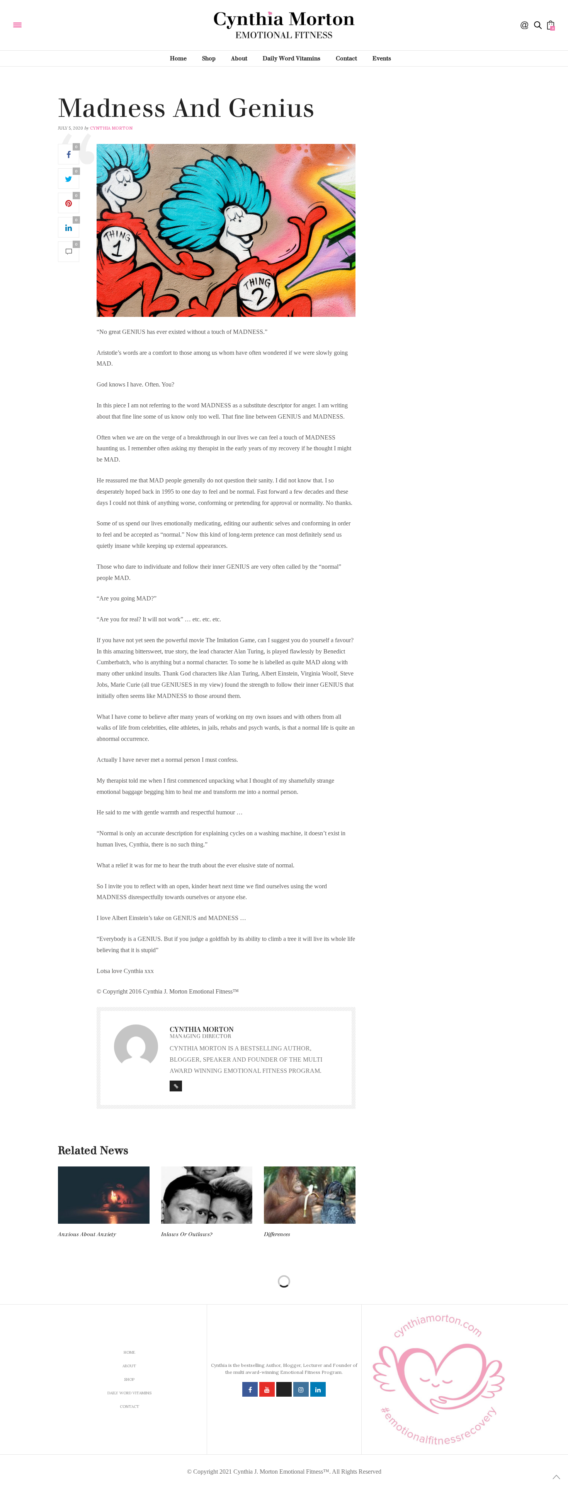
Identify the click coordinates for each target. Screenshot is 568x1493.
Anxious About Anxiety (87, 1234)
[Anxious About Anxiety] (104, 1195)
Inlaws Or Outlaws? (186, 1234)
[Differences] (309, 1195)
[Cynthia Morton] (69, 24)
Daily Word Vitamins (291, 58)
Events (381, 58)
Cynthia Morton (111, 128)
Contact (346, 58)
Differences (277, 1234)
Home (178, 58)
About (239, 58)
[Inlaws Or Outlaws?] (207, 1195)
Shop (209, 58)
